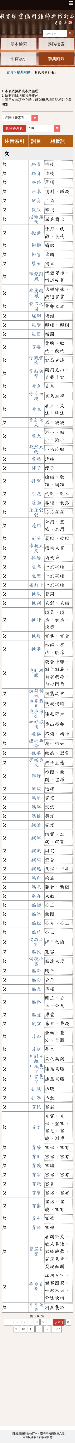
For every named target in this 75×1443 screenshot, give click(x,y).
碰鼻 (36, 566)
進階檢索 (56, 44)
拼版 (36, 1088)
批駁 (36, 593)
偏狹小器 (36, 961)
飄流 (36, 850)
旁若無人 (36, 423)
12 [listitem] (39, 1329)
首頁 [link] (10, 72)
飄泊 (36, 825)
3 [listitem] (30, 1322)
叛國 (36, 334)
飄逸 (36, 868)
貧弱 (36, 1227)
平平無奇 (36, 1307)
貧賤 (36, 1183)
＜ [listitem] (17, 1322)
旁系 (36, 386)
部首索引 (18, 58)
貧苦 (36, 1147)
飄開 (36, 859)
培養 (36, 164)
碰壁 (36, 575)
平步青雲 (36, 1287)
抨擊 (36, 480)
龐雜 (36, 459)
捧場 (36, 557)
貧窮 (36, 1205)
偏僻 (36, 914)
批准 (36, 648)
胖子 (36, 467)
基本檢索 (18, 44)
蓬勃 (36, 502)
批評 (36, 619)
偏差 (36, 988)
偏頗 (36, 905)
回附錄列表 (14, 128)
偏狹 (36, 951)
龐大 (36, 436)
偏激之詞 (36, 942)
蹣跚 (36, 315)
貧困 (36, 1156)
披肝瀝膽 (36, 673)
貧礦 (36, 1165)
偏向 (36, 979)
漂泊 (36, 797)
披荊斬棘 (36, 694)
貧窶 (36, 1192)
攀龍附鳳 (36, 276)
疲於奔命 (36, 743)
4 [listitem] (37, 1322)
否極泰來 (36, 763)
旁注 (36, 409)
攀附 (36, 263)
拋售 (36, 254)
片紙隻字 (36, 1069)
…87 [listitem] (56, 1329)
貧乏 (36, 1127)
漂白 (36, 877)
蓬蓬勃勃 (36, 512)
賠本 (36, 191)
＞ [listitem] (47, 1329)
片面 (36, 1036)
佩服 (36, 209)
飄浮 (36, 837)
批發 (36, 636)
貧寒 (36, 1174)
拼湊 (36, 1097)
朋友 (36, 493)
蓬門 (36, 525)
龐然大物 (36, 449)
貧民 (36, 1106)
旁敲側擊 (36, 373)
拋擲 (36, 245)
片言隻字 (36, 1079)
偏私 (36, 1001)
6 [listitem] (49, 1322)
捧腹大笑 (36, 548)
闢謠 (36, 788)
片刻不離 (36, 1059)
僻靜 (36, 775)
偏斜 (36, 970)
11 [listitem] (31, 1329)
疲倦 (36, 733)
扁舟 (36, 896)
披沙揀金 (36, 714)
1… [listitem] (8, 1322)
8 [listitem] (68, 1322)
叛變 (36, 324)
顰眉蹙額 (36, 1251)
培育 (36, 173)
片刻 (36, 1049)
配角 (36, 200)
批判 (36, 603)
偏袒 (36, 923)
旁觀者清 (36, 360)
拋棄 (36, 232)
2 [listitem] (24, 1322)
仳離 (36, 753)
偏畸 (36, 932)
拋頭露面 (36, 219)
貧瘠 (36, 346)
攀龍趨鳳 (36, 293)
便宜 (36, 1023)
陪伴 (36, 182)
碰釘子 (36, 584)
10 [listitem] (23, 1329)
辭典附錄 (56, 58)
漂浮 (36, 806)
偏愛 (36, 1014)
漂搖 (36, 816)
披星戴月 (36, 704)
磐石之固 (36, 306)
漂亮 (36, 886)
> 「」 (30, 72)
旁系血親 (36, 396)
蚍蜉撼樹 (36, 724)
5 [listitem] (43, 1322)
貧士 (36, 1218)
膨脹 (36, 538)
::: (4, 72)
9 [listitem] (16, 1329)
